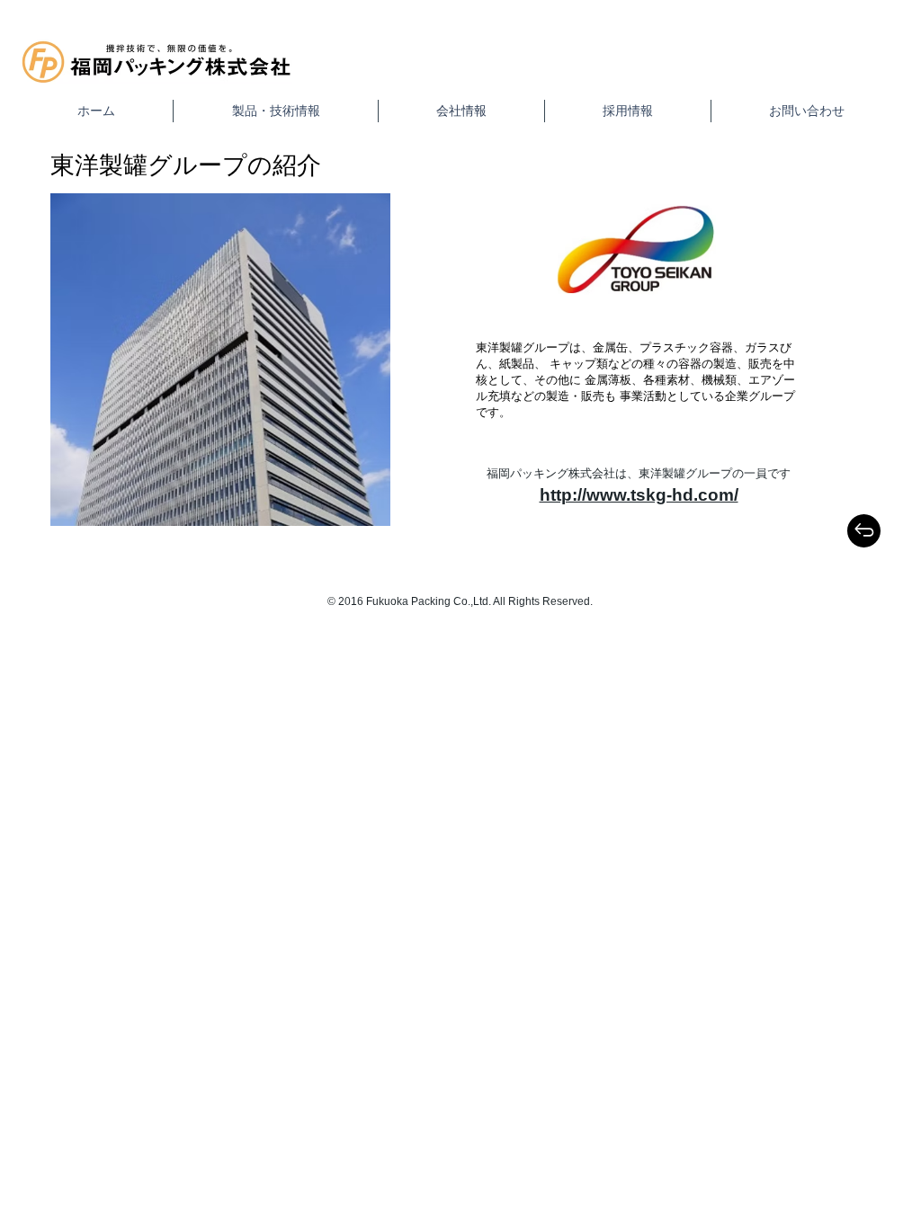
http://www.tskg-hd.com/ (639, 494)
